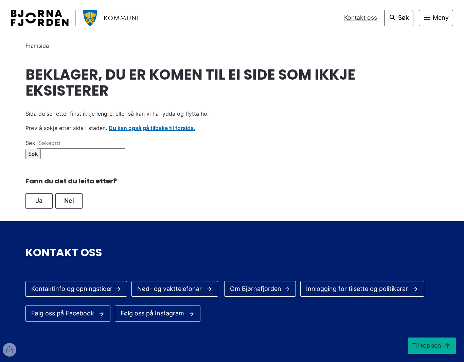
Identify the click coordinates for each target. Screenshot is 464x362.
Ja (39, 200)
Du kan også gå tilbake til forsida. (152, 128)
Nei (69, 200)
